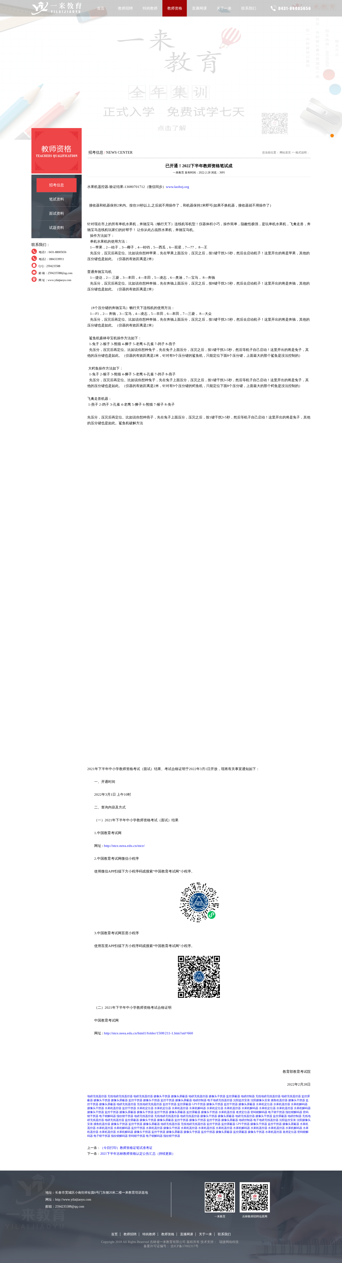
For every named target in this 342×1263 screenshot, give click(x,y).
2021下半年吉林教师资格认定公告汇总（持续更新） (137, 1153)
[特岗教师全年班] (171, 70)
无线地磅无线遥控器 (120, 1096)
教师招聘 (125, 8)
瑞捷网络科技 (229, 1242)
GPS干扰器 (199, 1104)
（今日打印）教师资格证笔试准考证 (126, 1148)
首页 (100, 8)
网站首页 (285, 152)
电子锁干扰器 (276, 1112)
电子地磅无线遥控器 (219, 1100)
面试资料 (56, 213)
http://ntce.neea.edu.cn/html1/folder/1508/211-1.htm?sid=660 (148, 1033)
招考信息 (56, 185)
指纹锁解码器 (293, 1112)
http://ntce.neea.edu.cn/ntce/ (124, 846)
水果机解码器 (299, 1104)
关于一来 (224, 8)
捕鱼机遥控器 (279, 1100)
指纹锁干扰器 (125, 1116)
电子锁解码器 (107, 1116)
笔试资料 (56, 199)
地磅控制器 (248, 1096)
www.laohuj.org (177, 187)
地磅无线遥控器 (97, 1096)
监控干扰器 (135, 1100)
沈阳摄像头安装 (260, 1100)
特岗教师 (150, 8)
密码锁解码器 (259, 1112)
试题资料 (56, 228)
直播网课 (199, 8)
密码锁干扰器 (136, 1135)
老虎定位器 (243, 1112)
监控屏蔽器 (233, 1096)
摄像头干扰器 (162, 1096)
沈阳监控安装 (241, 1100)
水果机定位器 (264, 1104)
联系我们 (248, 8)
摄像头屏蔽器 (179, 1096)
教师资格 (174, 8)
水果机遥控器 (281, 1104)
